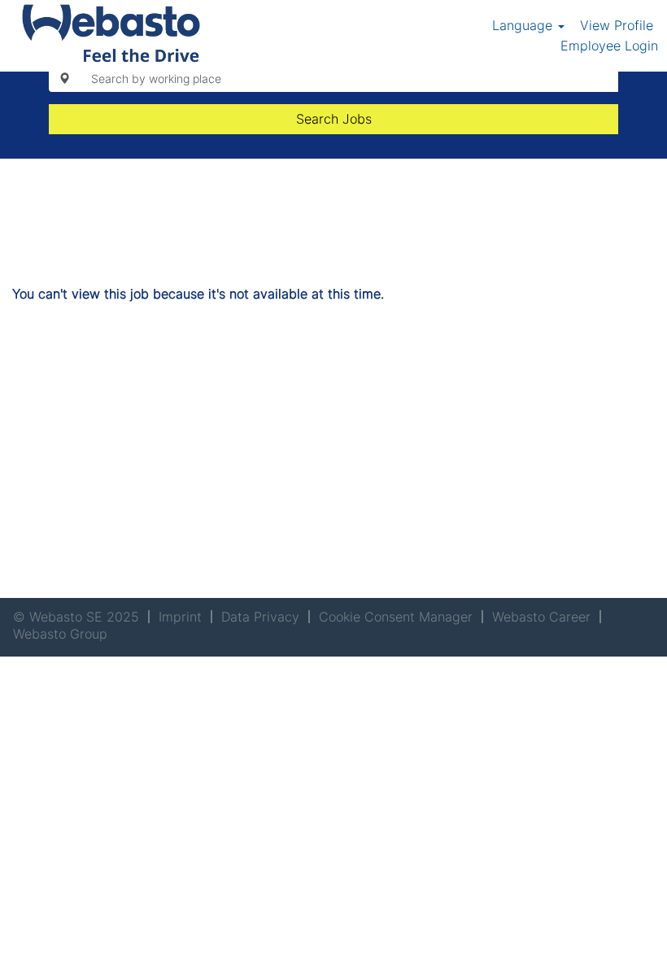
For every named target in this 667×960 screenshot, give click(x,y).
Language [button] (524, 25)
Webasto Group (60, 634)
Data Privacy (260, 617)
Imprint (180, 617)
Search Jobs (334, 119)
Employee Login (609, 45)
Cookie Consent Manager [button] (396, 617)
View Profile (616, 25)
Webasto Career (541, 617)
